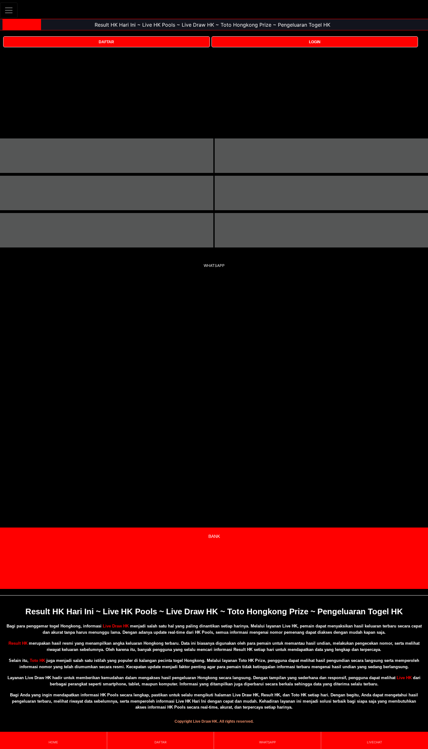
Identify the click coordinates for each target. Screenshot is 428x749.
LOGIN (315, 42)
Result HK (18, 643)
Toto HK (37, 660)
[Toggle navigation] (9, 10)
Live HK (404, 677)
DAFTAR (106, 42)
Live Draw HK (116, 626)
